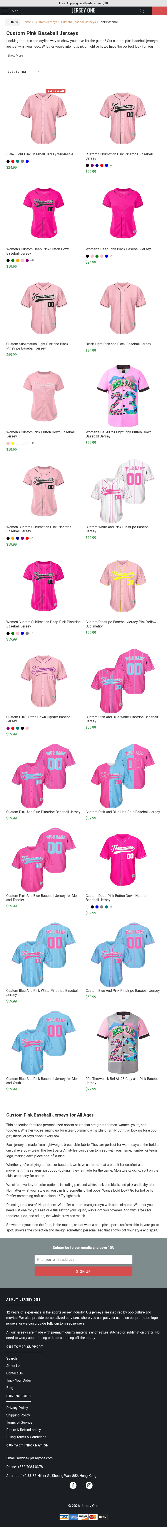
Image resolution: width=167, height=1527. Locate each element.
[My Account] (147, 11)
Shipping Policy (18, 1415)
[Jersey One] (83, 11)
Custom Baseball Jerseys (78, 22)
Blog (9, 1388)
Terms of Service (19, 1422)
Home (27, 22)
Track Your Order (18, 1380)
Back (12, 22)
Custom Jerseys (46, 22)
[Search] (142, 11)
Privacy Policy (17, 1408)
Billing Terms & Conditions (26, 1437)
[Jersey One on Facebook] (73, 1487)
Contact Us (14, 1373)
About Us (13, 1366)
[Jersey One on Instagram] (89, 1487)
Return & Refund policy (23, 1430)
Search (11, 1358)
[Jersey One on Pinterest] (81, 1487)
